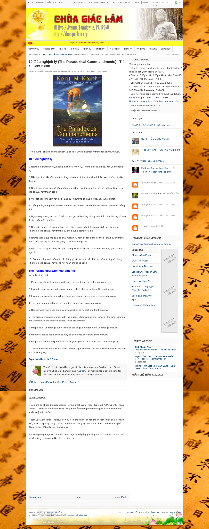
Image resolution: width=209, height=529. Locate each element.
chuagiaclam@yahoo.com (77, 515)
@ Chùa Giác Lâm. (55, 512)
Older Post (120, 497)
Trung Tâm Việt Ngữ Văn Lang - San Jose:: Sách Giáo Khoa (155, 367)
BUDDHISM (165, 49)
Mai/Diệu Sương (149, 193)
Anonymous (147, 182)
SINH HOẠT (100, 49)
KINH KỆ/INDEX (141, 3)
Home (78, 497)
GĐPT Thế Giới (140, 260)
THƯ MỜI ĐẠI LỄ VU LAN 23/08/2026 (160, 150)
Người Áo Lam (153, 512)
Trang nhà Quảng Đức (143, 305)
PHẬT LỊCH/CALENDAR (121, 3)
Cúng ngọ (137, 118)
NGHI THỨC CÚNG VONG (155, 139)
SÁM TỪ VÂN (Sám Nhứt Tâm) (148, 161)
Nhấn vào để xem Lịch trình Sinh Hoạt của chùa (154, 101)
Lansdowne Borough (142, 266)
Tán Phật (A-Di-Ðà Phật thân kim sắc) (151, 125)
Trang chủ (46, 54)
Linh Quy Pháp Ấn (141, 281)
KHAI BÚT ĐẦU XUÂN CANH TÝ (151, 359)
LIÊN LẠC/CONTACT (55, 3)
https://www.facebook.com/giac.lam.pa (151, 244)
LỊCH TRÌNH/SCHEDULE (98, 3)
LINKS (154, 5)
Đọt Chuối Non (143, 347)
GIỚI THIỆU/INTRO (76, 3)
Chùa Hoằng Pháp (141, 255)
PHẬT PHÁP (115, 49)
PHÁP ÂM (128, 49)
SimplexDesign (175, 512)
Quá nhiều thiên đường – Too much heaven (155, 349)
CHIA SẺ (153, 49)
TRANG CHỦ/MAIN (36, 3)
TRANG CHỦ (33, 49)
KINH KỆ (62, 49)
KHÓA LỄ (75, 49)
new (70, 54)
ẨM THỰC (141, 49)
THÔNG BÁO (49, 49)
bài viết (56, 54)
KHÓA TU (87, 49)
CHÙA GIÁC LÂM (166, 182)
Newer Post (35, 497)
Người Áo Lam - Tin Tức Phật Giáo (154, 356)
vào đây (81, 371)
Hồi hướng (137, 132)
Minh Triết (133, 512)
